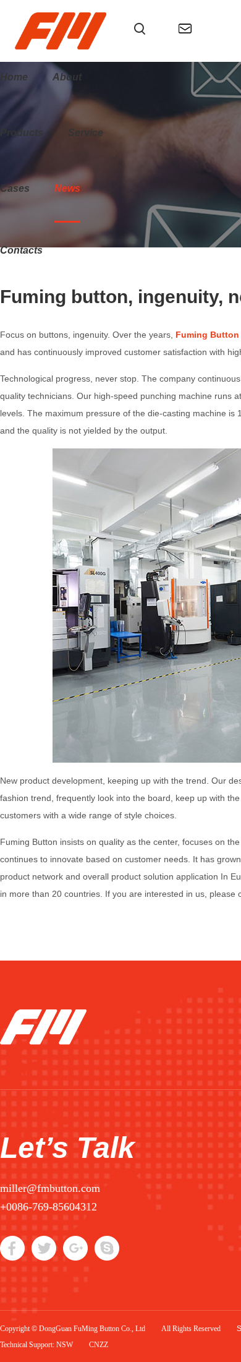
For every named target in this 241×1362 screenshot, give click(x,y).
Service (85, 132)
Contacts (21, 250)
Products (21, 132)
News (67, 188)
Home (14, 77)
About (67, 77)
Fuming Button (207, 335)
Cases (15, 188)
